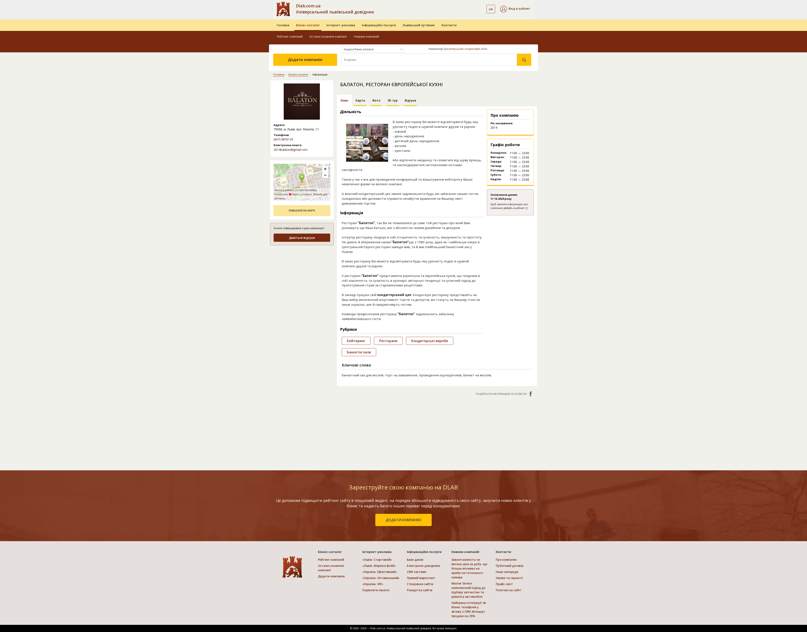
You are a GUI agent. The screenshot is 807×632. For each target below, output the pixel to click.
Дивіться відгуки (302, 238)
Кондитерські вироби (429, 340)
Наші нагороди (507, 572)
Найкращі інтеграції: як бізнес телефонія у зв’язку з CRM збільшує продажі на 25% (468, 609)
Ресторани (388, 340)
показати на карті (302, 210)
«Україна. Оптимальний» (381, 578)
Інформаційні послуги (379, 25)
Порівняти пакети (375, 590)
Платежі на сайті (508, 590)
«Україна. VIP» (372, 584)
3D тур (393, 100)
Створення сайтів (420, 584)
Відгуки (410, 100)
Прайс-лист (504, 584)
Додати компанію (305, 59)
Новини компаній (366, 36)
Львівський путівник (419, 25)
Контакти (449, 25)
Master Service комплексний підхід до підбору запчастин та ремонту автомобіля (468, 590)
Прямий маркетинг (421, 578)
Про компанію (506, 560)
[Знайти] (524, 60)
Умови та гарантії (509, 578)
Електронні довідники (423, 566)
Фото (376, 100)
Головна (283, 25)
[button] (515, 9)
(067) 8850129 (283, 139)
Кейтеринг (356, 340)
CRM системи (416, 572)
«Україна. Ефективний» (379, 572)
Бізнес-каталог (308, 25)
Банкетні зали (359, 352)
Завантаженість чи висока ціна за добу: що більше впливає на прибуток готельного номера (469, 568)
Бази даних (415, 560)
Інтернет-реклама (340, 25)
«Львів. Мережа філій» (379, 566)
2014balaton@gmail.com (290, 150)
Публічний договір (509, 566)
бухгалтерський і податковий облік (465, 49)
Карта (360, 100)
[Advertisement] (302, 275)
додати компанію (403, 520)
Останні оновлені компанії (328, 36)
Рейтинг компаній (290, 36)
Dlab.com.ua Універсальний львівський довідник (335, 9)
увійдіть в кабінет (514, 208)
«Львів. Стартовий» (377, 560)
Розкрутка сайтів (420, 590)
